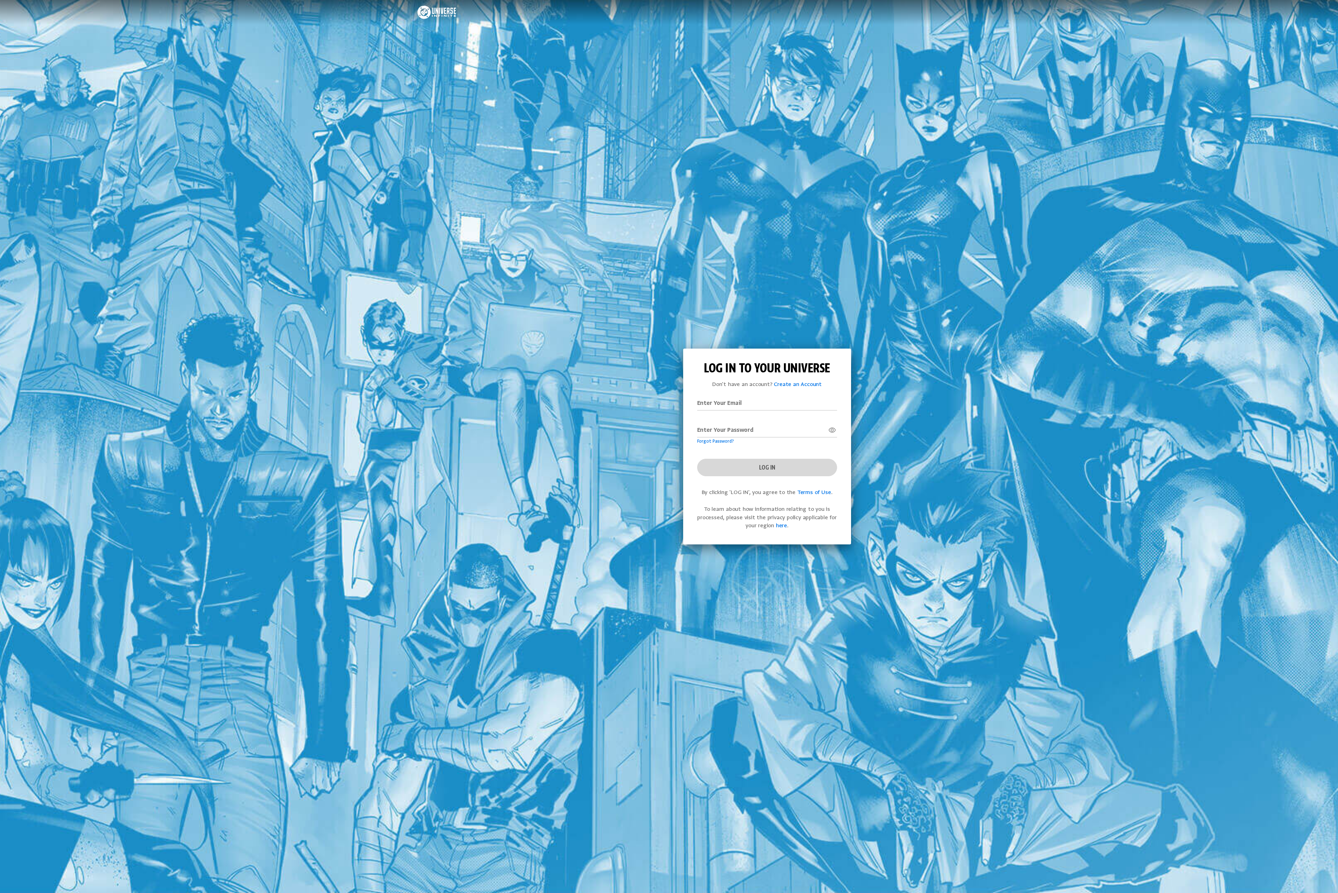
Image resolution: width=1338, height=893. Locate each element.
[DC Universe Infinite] (436, 12)
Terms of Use (814, 493)
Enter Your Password (725, 430)
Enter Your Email (719, 403)
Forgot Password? (715, 441)
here (781, 526)
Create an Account (798, 384)
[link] (832, 430)
